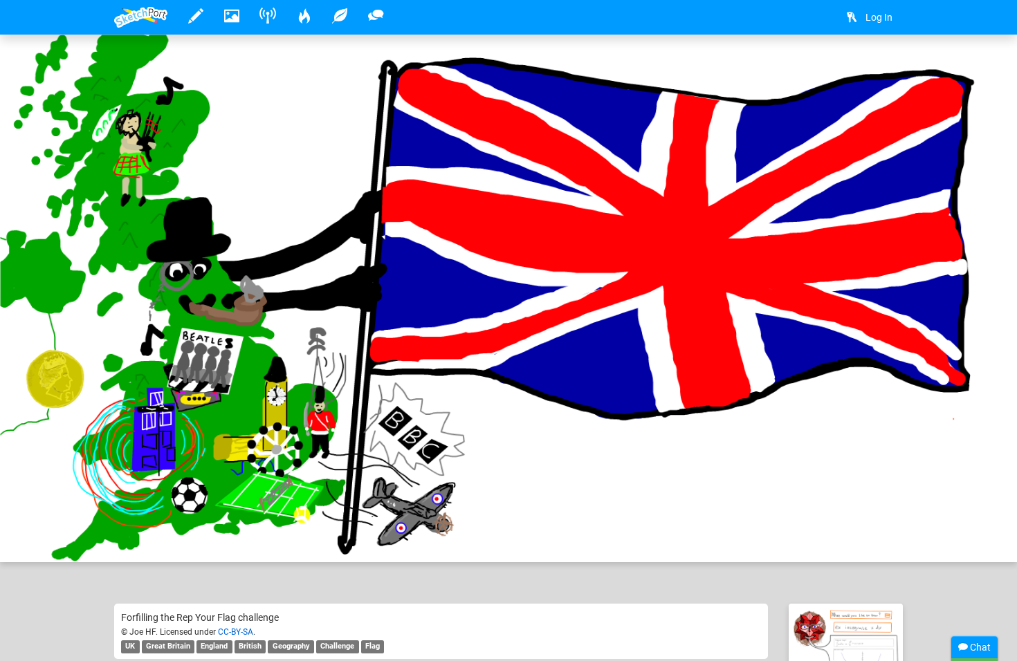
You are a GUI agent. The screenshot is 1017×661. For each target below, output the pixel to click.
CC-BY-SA (235, 632)
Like (142, 537)
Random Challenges (525, 508)
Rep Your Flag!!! (256, 508)
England (214, 646)
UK (130, 646)
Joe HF (172, 508)
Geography (291, 646)
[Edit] (812, 66)
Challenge (337, 646)
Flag (372, 646)
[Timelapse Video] (885, 66)
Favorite (225, 537)
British (250, 646)
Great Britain (168, 646)
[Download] (849, 66)
